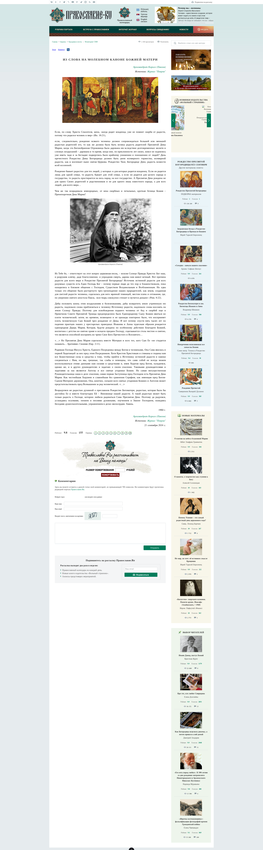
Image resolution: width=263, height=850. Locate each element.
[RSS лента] (90, 2)
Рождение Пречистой (191, 388)
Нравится (61, 49)
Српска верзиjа (144, 15)
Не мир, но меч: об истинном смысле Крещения (191, 560)
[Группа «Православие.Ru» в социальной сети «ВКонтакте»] (51, 2)
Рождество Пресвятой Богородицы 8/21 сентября (191, 163)
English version (144, 20)
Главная (55, 42)
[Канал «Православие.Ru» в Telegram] (81, 2)
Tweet (54, 49)
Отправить (154, 547)
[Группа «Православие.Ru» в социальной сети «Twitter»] (64, 2)
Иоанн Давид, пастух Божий (191, 655)
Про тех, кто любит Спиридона (191, 693)
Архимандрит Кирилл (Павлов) (149, 66)
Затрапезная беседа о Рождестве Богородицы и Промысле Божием (191, 230)
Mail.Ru (82, 497)
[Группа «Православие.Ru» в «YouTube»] (73, 2)
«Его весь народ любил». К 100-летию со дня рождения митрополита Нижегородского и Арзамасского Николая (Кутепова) (191, 776)
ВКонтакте (72, 497)
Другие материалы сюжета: (191, 167)
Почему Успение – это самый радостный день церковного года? (191, 519)
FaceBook (67, 497)
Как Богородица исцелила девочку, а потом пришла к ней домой (191, 733)
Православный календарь (124, 21)
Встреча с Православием (96, 30)
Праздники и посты (75, 42)
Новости (183, 30)
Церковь (63, 42)
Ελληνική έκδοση (144, 10)
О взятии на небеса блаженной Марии (191, 438)
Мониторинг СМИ (91, 42)
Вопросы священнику (158, 30)
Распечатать (164, 42)
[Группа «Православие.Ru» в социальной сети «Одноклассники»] (56, 2)
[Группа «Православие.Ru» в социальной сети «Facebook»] (60, 2)
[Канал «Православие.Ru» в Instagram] (85, 2)
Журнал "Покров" (156, 71)
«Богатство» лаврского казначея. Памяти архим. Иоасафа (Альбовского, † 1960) (191, 602)
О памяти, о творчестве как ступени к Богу (191, 478)
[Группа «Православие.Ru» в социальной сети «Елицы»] (77, 2)
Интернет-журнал (128, 30)
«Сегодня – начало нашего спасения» (191, 265)
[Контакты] (94, 2)
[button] (163, 22)
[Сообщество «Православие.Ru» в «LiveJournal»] (68, 2)
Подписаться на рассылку (203, 2)
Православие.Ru (77, 489)
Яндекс (77, 497)
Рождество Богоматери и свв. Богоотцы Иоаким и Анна (191, 305)
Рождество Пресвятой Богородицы (191, 190)
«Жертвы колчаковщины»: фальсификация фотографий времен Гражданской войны (191, 821)
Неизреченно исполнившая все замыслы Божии (191, 346)
